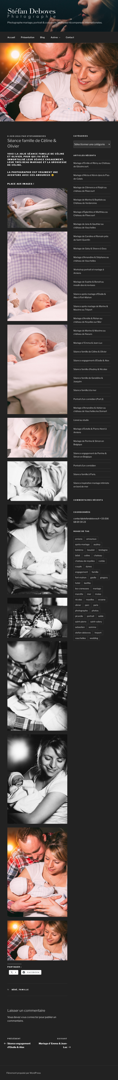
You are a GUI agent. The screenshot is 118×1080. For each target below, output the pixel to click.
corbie (102, 561)
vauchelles (80, 638)
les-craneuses (82, 588)
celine (87, 555)
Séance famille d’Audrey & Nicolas (90, 369)
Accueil (11, 37)
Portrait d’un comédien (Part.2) (88, 399)
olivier (78, 605)
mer (89, 594)
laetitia (87, 583)
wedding (94, 638)
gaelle (93, 577)
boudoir (91, 550)
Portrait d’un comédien (84, 465)
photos (95, 610)
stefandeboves (36, 136)
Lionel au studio (81, 420)
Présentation (27, 37)
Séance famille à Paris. (84, 474)
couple (78, 566)
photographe (81, 610)
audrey (97, 544)
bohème (79, 550)
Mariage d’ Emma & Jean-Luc (87, 343)
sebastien (80, 627)
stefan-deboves (83, 632)
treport (98, 632)
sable (100, 616)
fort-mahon (80, 577)
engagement (81, 572)
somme (92, 627)
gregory (104, 577)
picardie (79, 616)
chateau (98, 555)
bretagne (103, 550)
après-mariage (82, 544)
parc (87, 605)
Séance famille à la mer (84, 390)
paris (95, 605)
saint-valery (96, 621)
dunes (89, 566)
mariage (97, 588)
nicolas (78, 599)
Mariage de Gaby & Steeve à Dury (89, 248)
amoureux (91, 539)
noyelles (90, 599)
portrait (90, 616)
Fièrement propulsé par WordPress (23, 1073)
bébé (77, 555)
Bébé (15, 990)
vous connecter (30, 1017)
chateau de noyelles (85, 561)
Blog (42, 37)
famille (95, 572)
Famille (24, 990)
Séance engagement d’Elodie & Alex (91, 360)
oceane (101, 599)
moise (98, 594)
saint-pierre (80, 621)
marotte (79, 594)
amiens (78, 539)
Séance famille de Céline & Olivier (89, 351)
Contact (70, 37)
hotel (77, 583)
